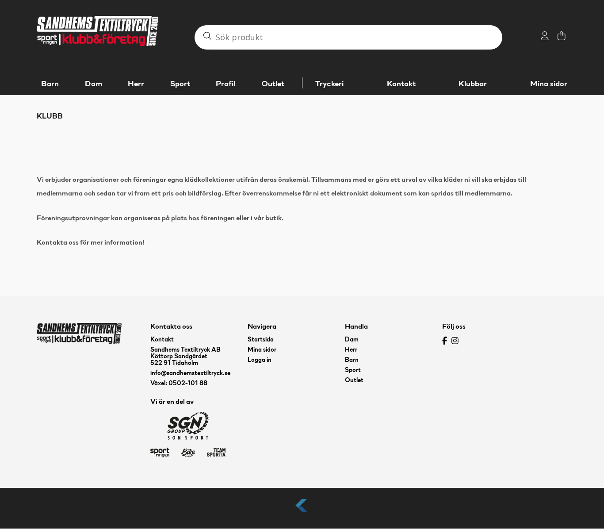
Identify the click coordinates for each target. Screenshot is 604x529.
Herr (351, 350)
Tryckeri (329, 84)
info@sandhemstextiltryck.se (190, 373)
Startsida (261, 340)
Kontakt (401, 84)
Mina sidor (548, 84)
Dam (352, 340)
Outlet (354, 380)
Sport (353, 370)
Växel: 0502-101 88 (178, 383)
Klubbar (473, 84)
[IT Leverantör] (302, 512)
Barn (352, 360)
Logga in (259, 360)
